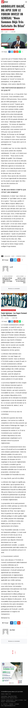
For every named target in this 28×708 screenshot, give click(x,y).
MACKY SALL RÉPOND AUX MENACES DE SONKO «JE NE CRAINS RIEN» (7, 280)
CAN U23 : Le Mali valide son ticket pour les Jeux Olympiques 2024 (20, 280)
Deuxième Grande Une (5, 29)
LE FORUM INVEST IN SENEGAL (20, 256)
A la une (3, 310)
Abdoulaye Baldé (7, 256)
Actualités (12, 29)
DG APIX (13, 256)
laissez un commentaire (14, 288)
